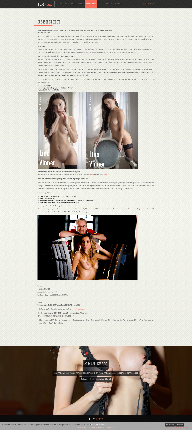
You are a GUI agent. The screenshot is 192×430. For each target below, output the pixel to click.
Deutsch (150, 3)
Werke (73, 4)
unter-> (91, 175)
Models (81, 4)
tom (45, 4)
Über (61, 4)
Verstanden (170, 425)
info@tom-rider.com (80, 309)
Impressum (185, 427)
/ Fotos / (101, 4)
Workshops (91, 4)
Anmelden (119, 4)
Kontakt (109, 4)
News (67, 4)
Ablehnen (179, 425)
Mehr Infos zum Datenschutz (173, 427)
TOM (96, 419)
